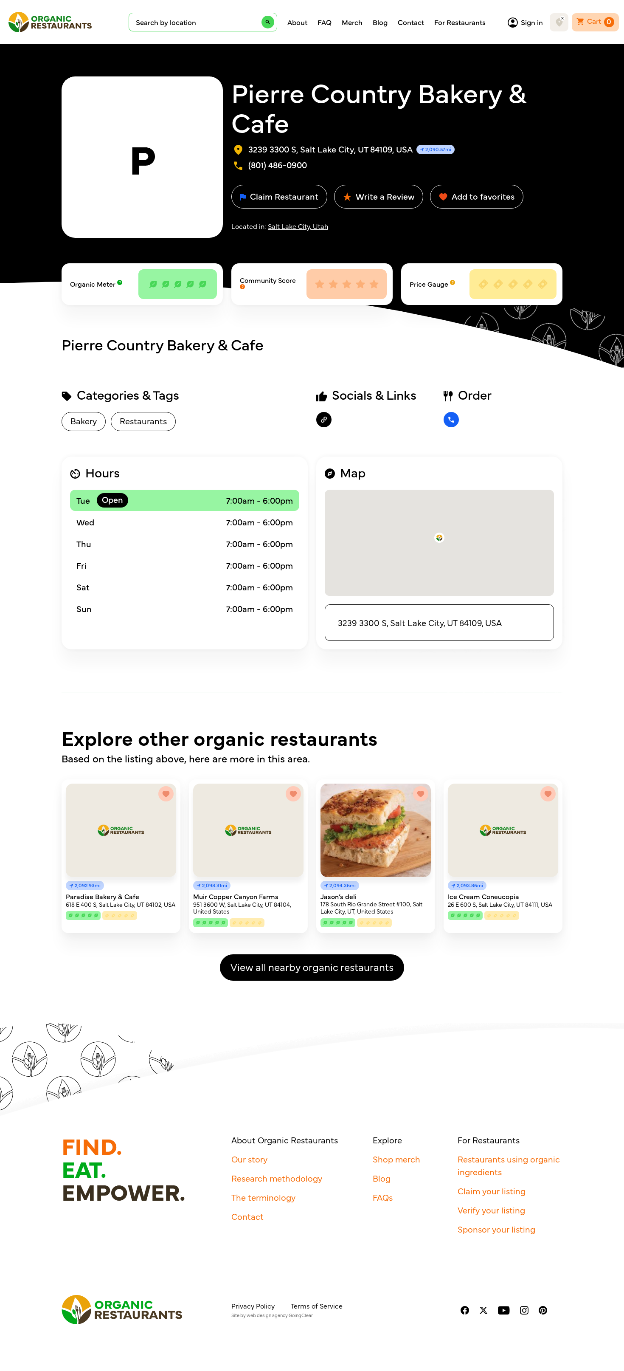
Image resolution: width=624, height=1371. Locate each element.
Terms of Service (317, 1305)
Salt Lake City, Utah (298, 226)
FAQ (325, 22)
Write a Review (384, 196)
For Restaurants (460, 22)
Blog (380, 22)
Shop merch (396, 1159)
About (297, 22)
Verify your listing (491, 1210)
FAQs (383, 1197)
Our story (249, 1159)
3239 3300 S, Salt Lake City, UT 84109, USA (420, 622)
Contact (411, 22)
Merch (352, 22)
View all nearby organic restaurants (312, 966)
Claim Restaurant (283, 196)
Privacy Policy (253, 1305)
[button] (439, 538)
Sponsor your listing (496, 1229)
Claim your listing (492, 1190)
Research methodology (276, 1178)
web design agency (267, 1315)
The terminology (263, 1197)
